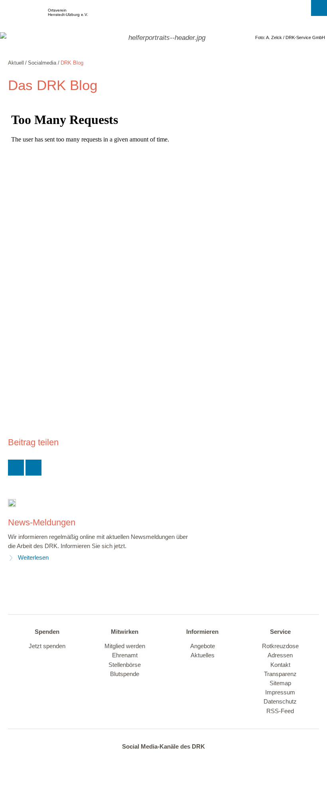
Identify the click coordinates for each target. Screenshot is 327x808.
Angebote (202, 646)
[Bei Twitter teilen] (16, 468)
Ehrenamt (125, 655)
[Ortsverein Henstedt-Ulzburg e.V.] (23, 16)
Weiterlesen (33, 557)
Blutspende (124, 674)
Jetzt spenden (47, 646)
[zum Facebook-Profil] (128, 762)
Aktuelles (203, 655)
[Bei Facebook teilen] (33, 468)
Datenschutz (280, 701)
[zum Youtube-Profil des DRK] (178, 762)
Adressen (280, 655)
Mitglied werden (124, 646)
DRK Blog (72, 63)
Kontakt (280, 665)
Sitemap (280, 683)
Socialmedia (42, 63)
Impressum (280, 692)
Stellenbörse (124, 665)
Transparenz (280, 674)
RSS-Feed (280, 711)
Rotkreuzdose (280, 646)
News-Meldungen (41, 522)
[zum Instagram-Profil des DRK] (161, 762)
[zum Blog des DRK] (194, 762)
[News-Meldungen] (12, 502)
